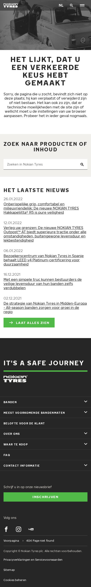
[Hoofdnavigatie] (82, 5)
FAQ (7, 455)
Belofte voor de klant (24, 423)
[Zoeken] (71, 5)
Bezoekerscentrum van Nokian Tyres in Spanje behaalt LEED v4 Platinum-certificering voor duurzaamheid (44, 260)
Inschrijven (45, 497)
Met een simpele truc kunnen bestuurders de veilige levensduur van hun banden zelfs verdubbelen (43, 283)
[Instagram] (18, 529)
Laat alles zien (32, 323)
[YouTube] (31, 529)
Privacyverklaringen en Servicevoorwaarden (33, 559)
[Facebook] (6, 529)
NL (61, 5)
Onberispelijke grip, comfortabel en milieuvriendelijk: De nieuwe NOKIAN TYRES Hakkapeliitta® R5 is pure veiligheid (41, 208)
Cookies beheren (15, 580)
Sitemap (9, 570)
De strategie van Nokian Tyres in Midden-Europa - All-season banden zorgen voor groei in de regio (45, 307)
